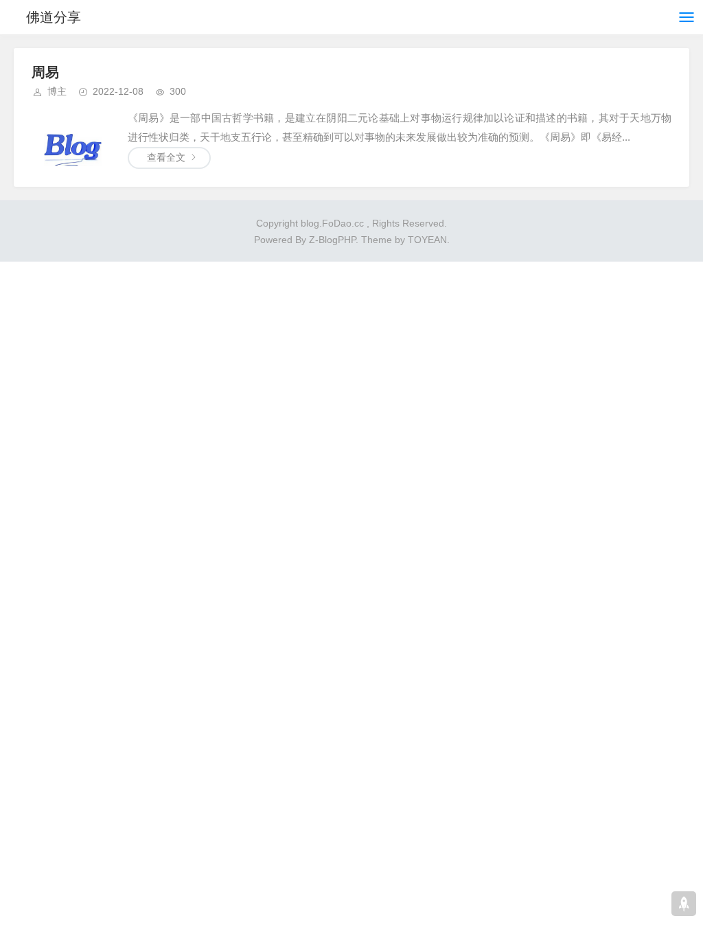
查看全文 (166, 157)
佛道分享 (53, 17)
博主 (57, 91)
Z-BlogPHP (332, 239)
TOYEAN (427, 239)
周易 (45, 72)
